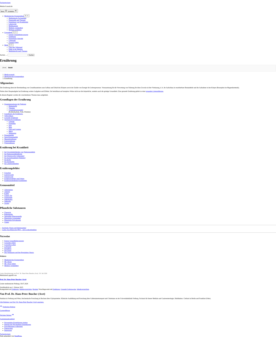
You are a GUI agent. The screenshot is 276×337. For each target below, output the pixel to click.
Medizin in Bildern (15, 30)
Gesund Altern (14, 42)
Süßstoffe (7, 201)
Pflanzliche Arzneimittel (12, 218)
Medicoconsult (9, 74)
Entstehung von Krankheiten (18, 22)
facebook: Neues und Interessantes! (14, 228)
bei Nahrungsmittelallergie (13, 154)
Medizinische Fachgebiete (17, 18)
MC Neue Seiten (10, 264)
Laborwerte (12, 24)
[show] (4, 67)
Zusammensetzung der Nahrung (15, 104)
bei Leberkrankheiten (11, 164)
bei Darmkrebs (9, 162)
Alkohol (7, 192)
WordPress (18, 336)
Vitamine (12, 108)
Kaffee (6, 194)
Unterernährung (9, 141)
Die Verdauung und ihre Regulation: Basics (19, 252)
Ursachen (7, 173)
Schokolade (8, 197)
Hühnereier (12, 133)
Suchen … (3, 55)
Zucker (6, 203)
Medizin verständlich (16, 28)
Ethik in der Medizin (16, 49)
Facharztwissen (5, 3)
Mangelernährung (10, 139)
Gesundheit (8, 32)
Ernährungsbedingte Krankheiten (15, 180)
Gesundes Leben (10, 245)
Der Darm (7, 250)
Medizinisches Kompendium (14, 16)
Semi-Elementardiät (11, 137)
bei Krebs (7, 160)
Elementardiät (9, 135)
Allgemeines (8, 190)
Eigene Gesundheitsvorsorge (18, 35)
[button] (16, 323)
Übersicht (7, 212)
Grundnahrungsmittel (16, 110)
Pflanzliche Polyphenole (12, 220)
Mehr (6, 45)
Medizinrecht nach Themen (18, 51)
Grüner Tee (8, 195)
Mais (10, 127)
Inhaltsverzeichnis (26, 289)
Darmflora (7, 249)
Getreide (11, 122)
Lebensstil (12, 40)
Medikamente (13, 26)
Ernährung (12, 37)
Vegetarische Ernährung (12, 120)
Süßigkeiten (8, 199)
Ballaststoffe (13, 106)
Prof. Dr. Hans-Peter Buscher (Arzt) (13, 279)
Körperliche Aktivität (16, 38)
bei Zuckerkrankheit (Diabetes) (14, 158)
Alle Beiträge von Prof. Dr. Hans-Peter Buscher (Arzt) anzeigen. (22, 302)
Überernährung (9, 143)
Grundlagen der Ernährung (13, 114)
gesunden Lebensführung (154, 91)
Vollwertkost (8, 116)
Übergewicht (8, 177)
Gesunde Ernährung (11, 118)
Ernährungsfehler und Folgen (14, 179)
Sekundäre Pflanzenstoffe (13, 216)
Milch (11, 131)
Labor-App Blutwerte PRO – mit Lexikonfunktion (19, 230)
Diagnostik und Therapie (17, 20)
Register (35, 289)
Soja (10, 125)
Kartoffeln (12, 123)
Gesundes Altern (10, 243)
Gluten (6, 222)
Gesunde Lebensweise (68, 289)
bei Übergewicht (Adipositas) (14, 156)
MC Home (8, 262)
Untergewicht (9, 175)
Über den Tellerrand (15, 47)
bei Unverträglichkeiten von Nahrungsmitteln (19, 152)
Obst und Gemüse (15, 129)
